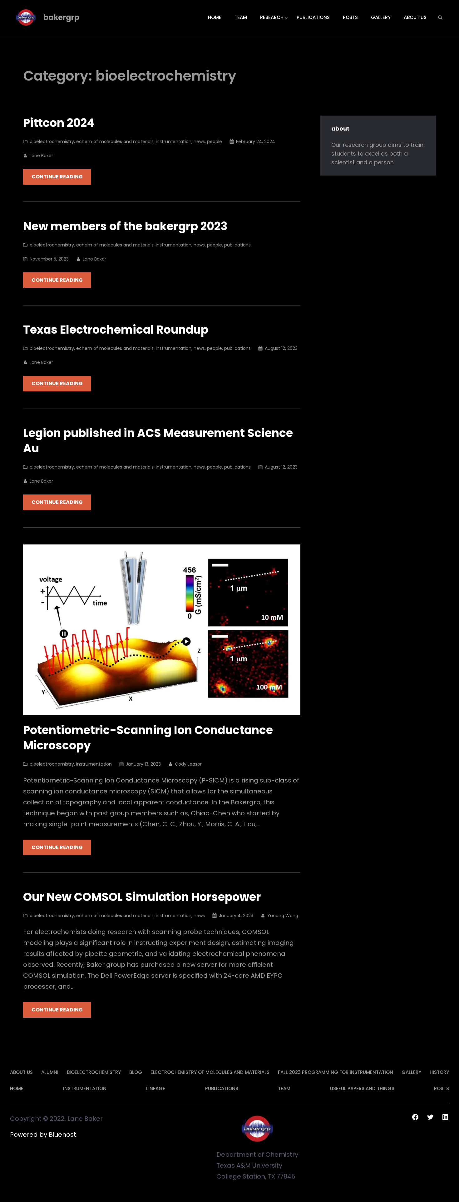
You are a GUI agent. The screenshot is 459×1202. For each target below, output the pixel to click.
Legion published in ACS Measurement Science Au (158, 441)
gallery (411, 1072)
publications (237, 245)
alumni (49, 1072)
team (284, 1088)
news (199, 141)
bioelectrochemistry (52, 141)
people (214, 141)
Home (16, 1088)
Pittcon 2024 (58, 123)
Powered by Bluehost (43, 1134)
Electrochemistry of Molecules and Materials (210, 1072)
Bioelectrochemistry (94, 1072)
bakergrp (61, 17)
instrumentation (173, 141)
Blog (135, 1072)
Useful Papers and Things (362, 1088)
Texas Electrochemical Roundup (115, 330)
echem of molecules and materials (115, 141)
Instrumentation (84, 1088)
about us (21, 1072)
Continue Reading (57, 176)
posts (441, 1088)
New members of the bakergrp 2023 (125, 226)
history (439, 1072)
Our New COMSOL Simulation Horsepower (142, 897)
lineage (155, 1088)
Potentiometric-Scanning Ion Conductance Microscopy (148, 738)
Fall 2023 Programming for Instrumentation (335, 1072)
